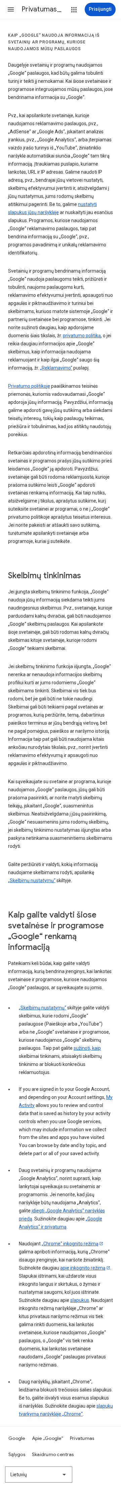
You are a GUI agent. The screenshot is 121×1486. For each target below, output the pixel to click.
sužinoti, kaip (87, 1048)
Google (16, 1438)
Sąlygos (16, 1454)
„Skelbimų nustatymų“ (31, 880)
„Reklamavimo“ (56, 368)
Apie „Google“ (47, 1438)
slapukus (79, 1300)
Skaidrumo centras (53, 1454)
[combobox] (38, 1474)
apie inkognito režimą (83, 1268)
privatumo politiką (82, 335)
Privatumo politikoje (29, 386)
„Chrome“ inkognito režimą (70, 1243)
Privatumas (82, 1438)
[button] (11, 9)
